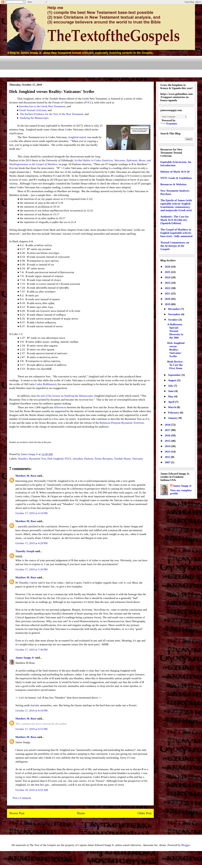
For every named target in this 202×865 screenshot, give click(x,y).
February (174, 412)
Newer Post (16, 813)
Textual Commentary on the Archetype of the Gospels (174, 246)
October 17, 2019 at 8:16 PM (31, 710)
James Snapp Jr (24, 657)
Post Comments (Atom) (88, 825)
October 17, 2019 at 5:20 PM (31, 569)
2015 (168, 440)
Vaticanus (137, 458)
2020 (168, 298)
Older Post (145, 813)
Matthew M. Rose (25, 475)
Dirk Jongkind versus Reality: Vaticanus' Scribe (175, 349)
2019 (168, 304)
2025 (168, 271)
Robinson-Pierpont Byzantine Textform (122, 422)
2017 (168, 430)
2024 (168, 277)
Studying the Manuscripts (34, 117)
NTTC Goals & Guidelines (176, 177)
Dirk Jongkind (55, 458)
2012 (168, 456)
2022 (168, 288)
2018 (168, 424)
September (175, 374)
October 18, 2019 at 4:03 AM (31, 789)
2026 (168, 266)
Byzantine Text (37, 458)
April (171, 401)
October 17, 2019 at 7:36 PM (31, 649)
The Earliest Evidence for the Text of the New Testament (51, 113)
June (171, 391)
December (174, 308)
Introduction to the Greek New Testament (42, 106)
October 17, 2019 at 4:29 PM (31, 543)
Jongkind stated (77, 137)
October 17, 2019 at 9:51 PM (31, 728)
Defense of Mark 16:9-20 (174, 171)
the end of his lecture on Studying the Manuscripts (65, 395)
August (172, 380)
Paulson (88, 458)
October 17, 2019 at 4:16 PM (31, 513)
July (171, 385)
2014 (168, 446)
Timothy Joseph (24, 551)
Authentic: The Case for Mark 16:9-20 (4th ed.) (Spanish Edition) (174, 220)
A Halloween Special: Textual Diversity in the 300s (175, 331)
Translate (171, 123)
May (171, 396)
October (173, 319)
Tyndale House (122, 458)
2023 (168, 282)
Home (81, 813)
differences (60, 407)
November (174, 314)
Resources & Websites (173, 184)
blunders (23, 458)
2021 (168, 293)
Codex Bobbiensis (45, 384)
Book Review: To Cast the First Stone (175, 365)
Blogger (185, 845)
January (173, 417)
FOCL (88, 102)
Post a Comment (22, 797)
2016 (168, 435)
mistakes (78, 458)
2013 (168, 451)
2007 (168, 462)
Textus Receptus (103, 458)
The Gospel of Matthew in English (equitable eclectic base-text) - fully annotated (176, 233)
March (172, 407)
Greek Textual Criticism (32, 110)
